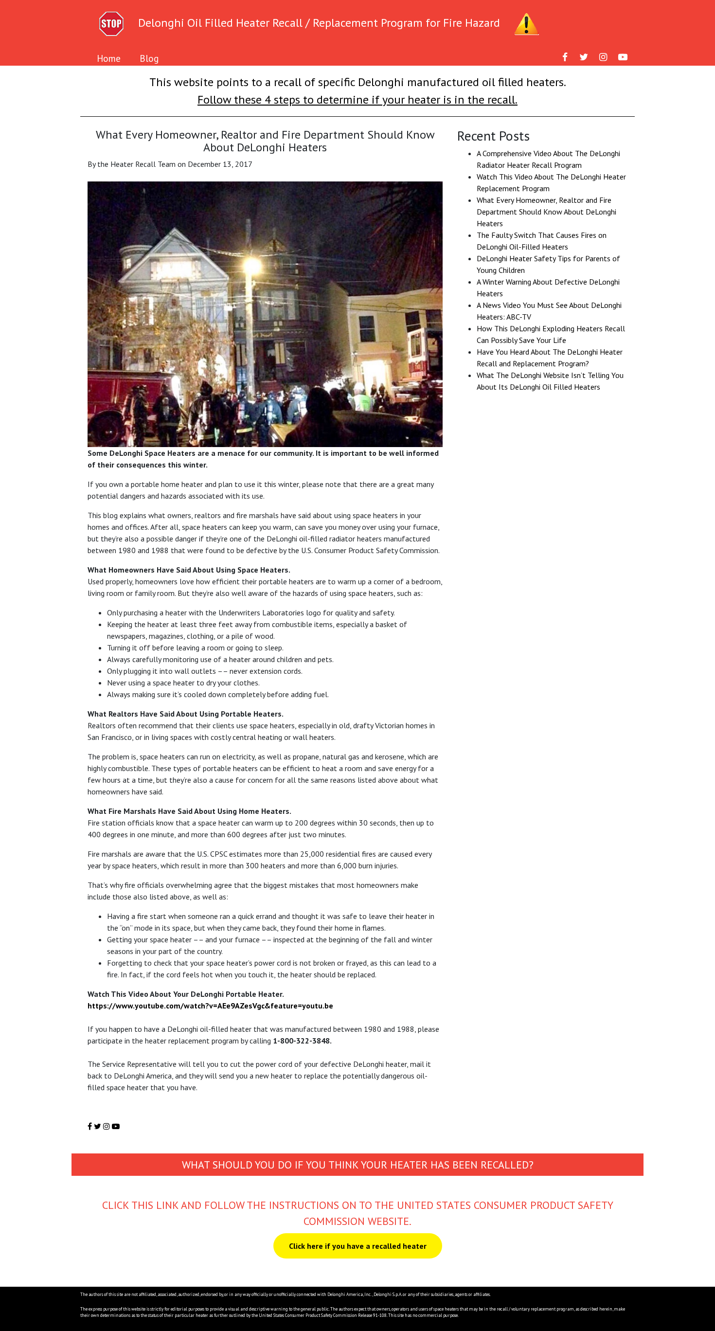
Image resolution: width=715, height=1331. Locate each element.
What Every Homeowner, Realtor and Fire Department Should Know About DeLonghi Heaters (546, 211)
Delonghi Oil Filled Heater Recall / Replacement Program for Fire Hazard (319, 22)
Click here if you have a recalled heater (358, 1246)
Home (109, 58)
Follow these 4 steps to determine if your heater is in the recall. (357, 99)
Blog (149, 58)
